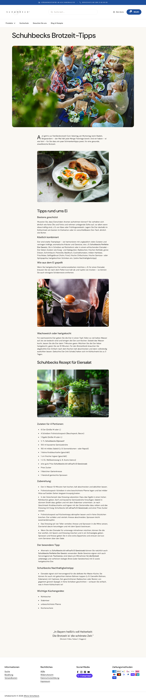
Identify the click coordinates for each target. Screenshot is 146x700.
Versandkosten (11, 678)
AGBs (43, 671)
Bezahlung (9, 675)
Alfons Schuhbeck (31, 696)
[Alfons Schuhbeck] (18, 12)
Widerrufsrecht (47, 675)
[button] (134, 12)
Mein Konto (120, 12)
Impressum (45, 681)
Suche (7, 671)
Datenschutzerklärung (50, 678)
